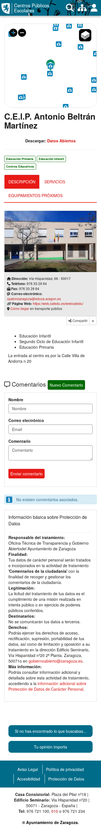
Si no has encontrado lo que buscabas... (50, 731)
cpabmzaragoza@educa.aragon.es (34, 298)
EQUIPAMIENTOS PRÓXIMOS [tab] (35, 195)
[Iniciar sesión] (94, 8)
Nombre (15, 399)
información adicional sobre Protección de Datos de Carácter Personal (47, 686)
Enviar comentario (26, 473)
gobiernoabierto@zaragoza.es (55, 661)
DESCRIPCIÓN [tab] (21, 181)
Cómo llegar (19, 308)
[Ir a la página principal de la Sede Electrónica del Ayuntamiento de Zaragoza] (6, 8)
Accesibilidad (28, 779)
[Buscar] (70, 8)
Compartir (80, 320)
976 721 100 (38, 811)
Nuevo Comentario (66, 385)
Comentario (19, 441)
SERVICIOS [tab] (54, 181)
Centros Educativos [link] (20, 166)
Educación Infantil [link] (51, 159)
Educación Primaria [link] (19, 159)
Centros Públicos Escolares (31, 8)
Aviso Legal (27, 769)
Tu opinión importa (50, 747)
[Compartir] (93, 320)
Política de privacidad (65, 769)
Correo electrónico (26, 420)
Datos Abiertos (61, 140)
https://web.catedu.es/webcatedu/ (58, 303)
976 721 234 (74, 811)
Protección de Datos (66, 779)
